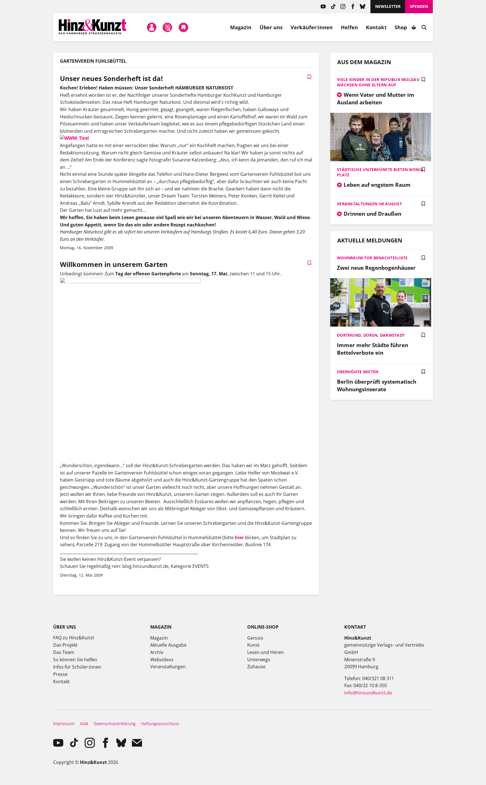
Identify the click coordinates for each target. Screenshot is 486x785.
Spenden (419, 6)
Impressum (64, 723)
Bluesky (363, 6)
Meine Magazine (168, 27)
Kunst (253, 645)
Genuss (255, 638)
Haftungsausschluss (160, 723)
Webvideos (162, 659)
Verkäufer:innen (312, 27)
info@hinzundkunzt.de (368, 693)
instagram (343, 6)
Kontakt (376, 27)
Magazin (241, 27)
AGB (84, 723)
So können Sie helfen (75, 659)
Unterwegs (258, 659)
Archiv (156, 652)
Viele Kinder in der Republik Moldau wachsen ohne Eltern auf (378, 82)
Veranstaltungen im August (369, 203)
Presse (60, 674)
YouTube (323, 6)
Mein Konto (152, 27)
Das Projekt (65, 645)
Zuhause (256, 666)
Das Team (63, 652)
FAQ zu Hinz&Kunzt (73, 638)
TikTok (333, 6)
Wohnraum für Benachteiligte (372, 257)
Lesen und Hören (265, 652)
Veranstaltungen (168, 666)
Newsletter (387, 6)
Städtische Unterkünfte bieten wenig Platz (380, 172)
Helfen (349, 27)
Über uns (271, 27)
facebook (353, 6)
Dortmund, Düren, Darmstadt (371, 335)
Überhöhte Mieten (357, 371)
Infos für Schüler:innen (77, 667)
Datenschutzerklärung (115, 723)
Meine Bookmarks (183, 27)
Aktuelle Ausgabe (168, 645)
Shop (401, 27)
